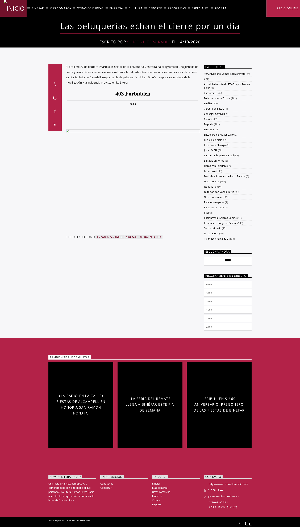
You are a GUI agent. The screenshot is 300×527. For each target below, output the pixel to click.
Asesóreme (210, 93)
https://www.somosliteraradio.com (228, 484)
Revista (220, 8)
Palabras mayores (214, 202)
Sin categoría (211, 233)
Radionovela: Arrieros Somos (220, 217)
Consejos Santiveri (214, 113)
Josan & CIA (210, 150)
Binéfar (37, 8)
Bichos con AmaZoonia (217, 98)
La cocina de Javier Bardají (219, 155)
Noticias (208, 186)
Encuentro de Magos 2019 (219, 134)
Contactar (105, 487)
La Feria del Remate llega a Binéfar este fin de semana (150, 404)
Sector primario (212, 228)
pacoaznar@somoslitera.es (223, 496)
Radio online (287, 8)
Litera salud (210, 171)
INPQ (82, 520)
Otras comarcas (90, 8)
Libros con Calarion (215, 165)
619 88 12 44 (215, 490)
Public (207, 212)
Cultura (136, 8)
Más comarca (60, 8)
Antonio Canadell (109, 237)
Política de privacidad (56, 520)
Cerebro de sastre (214, 108)
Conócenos (106, 483)
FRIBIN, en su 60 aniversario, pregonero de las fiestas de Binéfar (219, 404)
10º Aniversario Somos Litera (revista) (225, 73)
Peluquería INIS (150, 237)
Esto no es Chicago (215, 145)
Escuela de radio (213, 139)
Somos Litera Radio (148, 42)
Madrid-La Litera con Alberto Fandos (224, 176)
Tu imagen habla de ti (216, 238)
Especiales (200, 8)
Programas (177, 8)
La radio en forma (214, 160)
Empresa (116, 8)
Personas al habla (214, 207)
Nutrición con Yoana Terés (219, 191)
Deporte (155, 8)
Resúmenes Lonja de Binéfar (220, 223)
